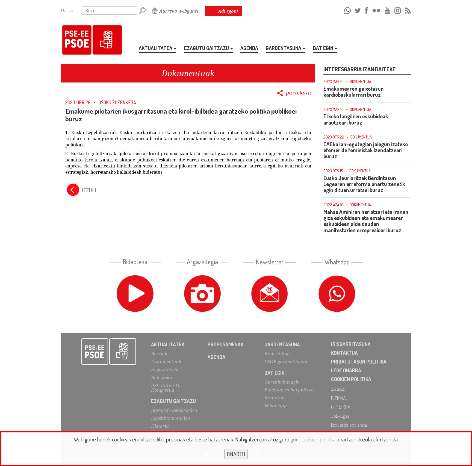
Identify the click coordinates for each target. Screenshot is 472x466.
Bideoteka (161, 377)
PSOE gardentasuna (285, 361)
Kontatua (274, 397)
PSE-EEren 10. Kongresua (166, 387)
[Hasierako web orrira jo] (108, 351)
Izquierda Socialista (349, 424)
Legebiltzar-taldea (170, 418)
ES (71, 10)
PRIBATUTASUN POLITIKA (359, 361)
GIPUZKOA (340, 407)
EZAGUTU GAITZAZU (207, 48)
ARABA (338, 389)
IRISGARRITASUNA (351, 344)
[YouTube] (388, 9)
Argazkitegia (165, 369)
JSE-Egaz (340, 415)
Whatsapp (275, 405)
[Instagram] (397, 9)
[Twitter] (358, 9)
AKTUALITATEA (156, 48)
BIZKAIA (338, 398)
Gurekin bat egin (282, 382)
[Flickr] (376, 9)
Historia (160, 426)
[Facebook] (366, 9)
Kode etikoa (277, 353)
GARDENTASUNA (284, 48)
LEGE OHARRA (346, 370)
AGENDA (249, 48)
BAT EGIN (323, 48)
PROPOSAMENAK (225, 344)
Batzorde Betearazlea (174, 410)
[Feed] (408, 9)
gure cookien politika (312, 439)
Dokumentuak (166, 361)
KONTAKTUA (344, 353)
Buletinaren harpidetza (289, 390)
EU (63, 10)
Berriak (159, 353)
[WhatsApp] (347, 9)
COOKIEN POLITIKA (351, 379)
